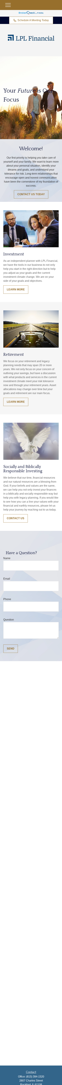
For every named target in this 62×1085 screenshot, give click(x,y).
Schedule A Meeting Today (33, 20)
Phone (7, 599)
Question (8, 619)
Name (6, 558)
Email (6, 578)
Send (10, 648)
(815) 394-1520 (35, 1076)
